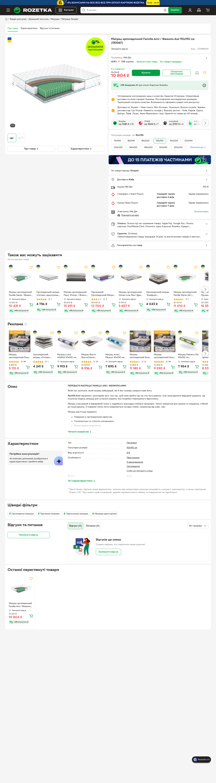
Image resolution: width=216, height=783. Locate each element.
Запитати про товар (146, 62)
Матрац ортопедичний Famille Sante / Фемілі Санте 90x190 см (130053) (20, 294)
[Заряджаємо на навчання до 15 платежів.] (160, 159)
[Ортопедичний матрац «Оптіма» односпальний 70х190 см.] (44, 341)
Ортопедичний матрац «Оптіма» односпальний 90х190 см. (48, 294)
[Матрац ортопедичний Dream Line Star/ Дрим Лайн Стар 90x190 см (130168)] (131, 277)
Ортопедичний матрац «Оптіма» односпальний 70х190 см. (41, 356)
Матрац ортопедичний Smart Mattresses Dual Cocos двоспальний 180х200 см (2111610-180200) (140, 356)
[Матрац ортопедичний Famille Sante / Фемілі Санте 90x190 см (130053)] (21, 277)
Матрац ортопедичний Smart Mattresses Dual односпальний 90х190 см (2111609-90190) (19, 356)
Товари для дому (18, 19)
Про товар (13, 28)
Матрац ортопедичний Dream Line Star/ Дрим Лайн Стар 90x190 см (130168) (130, 294)
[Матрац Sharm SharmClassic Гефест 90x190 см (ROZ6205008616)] (92, 341)
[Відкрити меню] (8, 10)
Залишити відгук (108, 552)
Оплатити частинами (176, 72)
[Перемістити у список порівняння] (197, 73)
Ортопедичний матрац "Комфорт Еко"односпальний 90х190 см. (157, 294)
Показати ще (198, 147)
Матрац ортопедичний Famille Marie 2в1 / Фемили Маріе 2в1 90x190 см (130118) (185, 294)
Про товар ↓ (31, 149)
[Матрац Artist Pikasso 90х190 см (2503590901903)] (116, 341)
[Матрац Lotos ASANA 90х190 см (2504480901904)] (68, 341)
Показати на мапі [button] (130, 215)
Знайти (175, 10)
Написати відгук (28, 535)
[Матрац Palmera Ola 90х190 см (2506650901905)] (189, 341)
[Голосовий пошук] (165, 10)
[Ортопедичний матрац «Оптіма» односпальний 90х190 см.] (48, 277)
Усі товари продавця (170, 62)
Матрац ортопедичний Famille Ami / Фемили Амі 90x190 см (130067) (21, 605)
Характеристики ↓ (81, 149)
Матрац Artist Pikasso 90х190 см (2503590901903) (114, 356)
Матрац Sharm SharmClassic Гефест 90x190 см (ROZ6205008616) (90, 356)
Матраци (55, 19)
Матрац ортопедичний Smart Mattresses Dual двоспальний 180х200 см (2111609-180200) (164, 356)
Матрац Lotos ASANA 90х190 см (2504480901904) (66, 356)
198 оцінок (127, 61)
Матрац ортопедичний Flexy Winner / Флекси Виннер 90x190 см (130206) (75, 294)
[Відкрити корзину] (208, 10)
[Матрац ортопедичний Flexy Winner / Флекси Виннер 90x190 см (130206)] (76, 277)
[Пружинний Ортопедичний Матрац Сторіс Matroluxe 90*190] (103, 277)
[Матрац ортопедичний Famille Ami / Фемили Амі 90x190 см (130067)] (21, 588)
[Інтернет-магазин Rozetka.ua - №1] (33, 10)
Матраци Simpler (70, 19)
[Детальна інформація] (25, 324)
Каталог (69, 10)
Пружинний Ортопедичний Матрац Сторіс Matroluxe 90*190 (103, 294)
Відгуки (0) (75, 526)
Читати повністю (80, 432)
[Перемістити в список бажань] (204, 73)
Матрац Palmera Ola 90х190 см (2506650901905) (188, 356)
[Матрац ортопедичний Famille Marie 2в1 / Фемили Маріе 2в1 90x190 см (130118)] (186, 277)
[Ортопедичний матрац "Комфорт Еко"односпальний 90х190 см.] (158, 277)
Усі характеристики (81, 481)
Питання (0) (93, 526)
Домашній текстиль (39, 19)
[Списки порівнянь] (199, 10)
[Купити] (31, 304)
